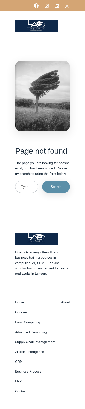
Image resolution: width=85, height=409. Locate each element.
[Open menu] (67, 26)
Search (56, 187)
